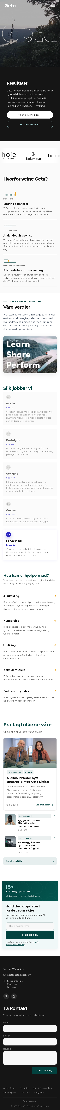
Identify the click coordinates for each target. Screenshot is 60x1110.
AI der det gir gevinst (17, 235)
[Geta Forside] (10, 5)
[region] (30, 155)
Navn (6, 1023)
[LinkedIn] (6, 996)
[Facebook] (14, 996)
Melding (7, 1049)
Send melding (44, 1070)
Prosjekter (39, 1092)
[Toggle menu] (53, 6)
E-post (6, 1036)
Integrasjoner (9, 1092)
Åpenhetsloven (30, 1101)
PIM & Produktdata (42, 1088)
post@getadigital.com (19, 975)
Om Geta (25, 1092)
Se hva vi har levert (30, 124)
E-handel (24, 1088)
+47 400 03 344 (15, 968)
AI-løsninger (9, 1088)
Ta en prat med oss (29, 114)
